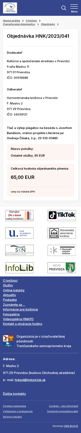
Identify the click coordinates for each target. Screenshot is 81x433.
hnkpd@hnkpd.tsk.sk (30, 380)
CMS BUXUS (71, 426)
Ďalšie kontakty (14, 394)
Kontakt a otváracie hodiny (22, 324)
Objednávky (48, 24)
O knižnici (31, 20)
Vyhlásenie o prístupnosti (18, 411)
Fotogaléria (11, 314)
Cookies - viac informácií (63, 406)
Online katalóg (13, 290)
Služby (8, 285)
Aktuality (9, 295)
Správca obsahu (12, 416)
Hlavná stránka (11, 20)
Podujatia (10, 300)
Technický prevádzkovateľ (62, 411)
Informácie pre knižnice (20, 309)
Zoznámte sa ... (14, 305)
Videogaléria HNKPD (18, 319)
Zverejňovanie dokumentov (19, 24)
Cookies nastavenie (14, 406)
